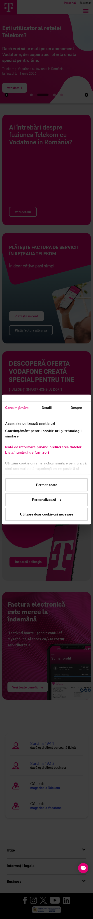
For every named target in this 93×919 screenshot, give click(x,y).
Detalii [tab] (47, 408)
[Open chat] (83, 868)
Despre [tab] (76, 408)
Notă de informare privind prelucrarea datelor (43, 447)
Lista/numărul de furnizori (28, 452)
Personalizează (44, 499)
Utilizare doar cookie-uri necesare (46, 514)
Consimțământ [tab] (16, 408)
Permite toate (46, 485)
